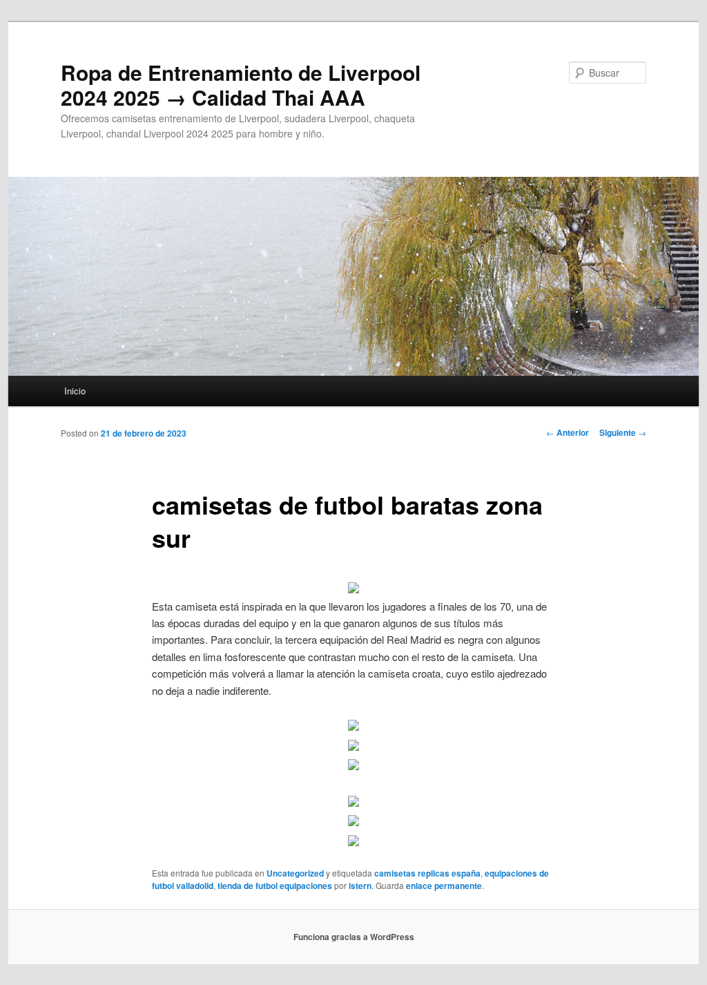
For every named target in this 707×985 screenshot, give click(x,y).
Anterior (567, 432)
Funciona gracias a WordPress (353, 936)
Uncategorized (295, 873)
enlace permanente (444, 885)
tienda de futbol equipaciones (274, 885)
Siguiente (622, 432)
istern (360, 885)
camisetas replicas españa (427, 873)
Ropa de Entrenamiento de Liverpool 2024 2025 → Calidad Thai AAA (240, 84)
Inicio (75, 390)
